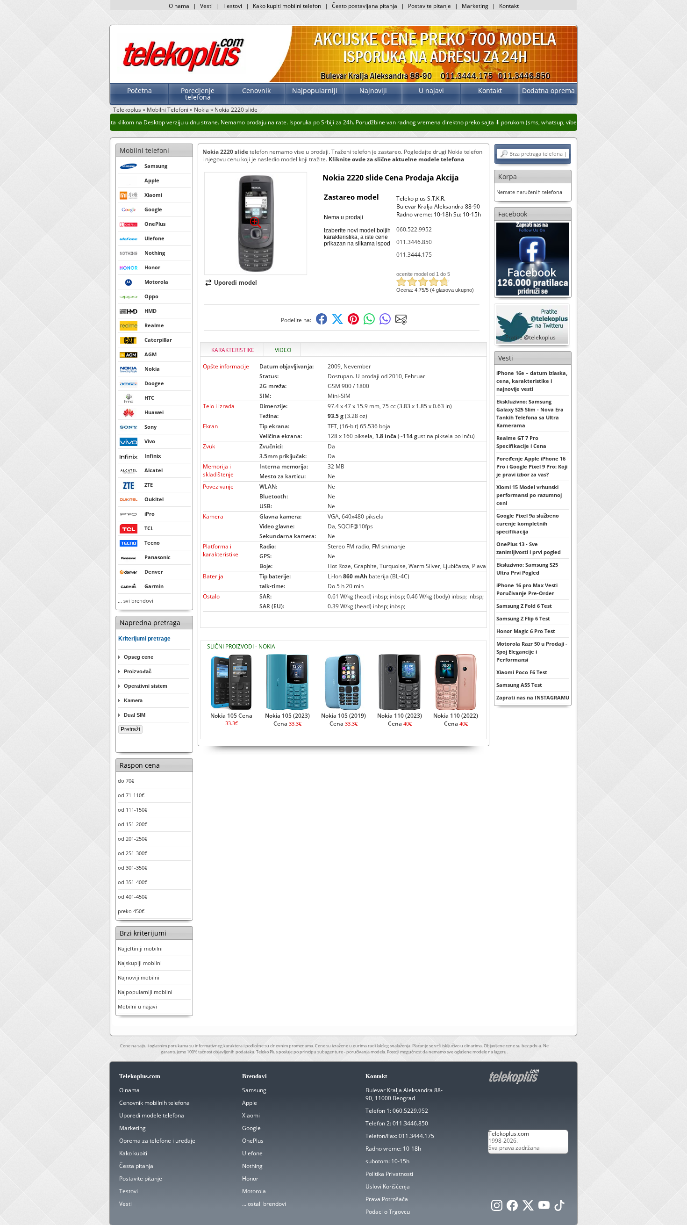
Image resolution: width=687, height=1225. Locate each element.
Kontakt (509, 6)
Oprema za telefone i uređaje (157, 1141)
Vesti (206, 6)
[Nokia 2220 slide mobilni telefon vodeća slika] (255, 271)
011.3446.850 (414, 242)
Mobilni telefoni (144, 150)
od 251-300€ (132, 853)
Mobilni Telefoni (167, 110)
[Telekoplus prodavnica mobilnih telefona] (181, 72)
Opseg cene (138, 657)
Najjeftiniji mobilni (140, 948)
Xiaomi (251, 1115)
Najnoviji (373, 90)
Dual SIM (134, 715)
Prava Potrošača (386, 1199)
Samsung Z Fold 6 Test (524, 605)
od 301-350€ (132, 867)
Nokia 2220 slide (236, 110)
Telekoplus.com (508, 1134)
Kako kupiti (133, 1153)
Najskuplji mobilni (140, 962)
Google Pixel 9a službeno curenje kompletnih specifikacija (527, 523)
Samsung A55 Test (519, 684)
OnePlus (253, 1141)
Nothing (252, 1166)
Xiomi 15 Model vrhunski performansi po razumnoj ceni (529, 494)
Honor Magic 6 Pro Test (525, 630)
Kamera (133, 700)
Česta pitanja (136, 1166)
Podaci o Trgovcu (387, 1212)
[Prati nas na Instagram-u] (496, 1208)
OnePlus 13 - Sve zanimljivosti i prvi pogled (528, 547)
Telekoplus (127, 110)
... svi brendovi (135, 600)
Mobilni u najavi (137, 1006)
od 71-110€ (131, 795)
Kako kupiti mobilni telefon (287, 6)
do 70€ (126, 780)
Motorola (254, 1191)
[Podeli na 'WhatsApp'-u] (369, 322)
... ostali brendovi (264, 1204)
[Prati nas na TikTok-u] (559, 1208)
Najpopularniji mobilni (145, 991)
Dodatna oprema (548, 90)
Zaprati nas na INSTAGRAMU (532, 697)
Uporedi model (235, 282)
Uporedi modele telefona (151, 1115)
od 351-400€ (132, 882)
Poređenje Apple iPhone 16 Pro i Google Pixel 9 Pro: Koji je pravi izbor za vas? (531, 466)
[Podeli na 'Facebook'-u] (321, 322)
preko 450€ (131, 911)
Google (251, 1128)
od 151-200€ (132, 824)
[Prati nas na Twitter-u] (528, 1208)
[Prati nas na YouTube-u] (544, 1208)
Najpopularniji (314, 90)
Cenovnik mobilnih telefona (154, 1103)
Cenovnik (256, 90)
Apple (249, 1103)
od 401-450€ (132, 896)
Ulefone (252, 1153)
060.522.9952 (414, 229)
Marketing (475, 6)
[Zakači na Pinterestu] (353, 322)
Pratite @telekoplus (530, 337)
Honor (250, 1178)
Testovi (232, 6)
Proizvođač (137, 671)
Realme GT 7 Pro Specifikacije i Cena (521, 441)
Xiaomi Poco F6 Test (521, 672)
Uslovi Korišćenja (387, 1186)
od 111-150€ (132, 809)
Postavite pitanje (429, 6)
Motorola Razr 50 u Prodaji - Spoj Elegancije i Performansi (531, 651)
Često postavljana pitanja (364, 6)
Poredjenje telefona (198, 93)
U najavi (431, 90)
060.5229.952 (410, 1111)
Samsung (254, 1090)
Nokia (201, 110)
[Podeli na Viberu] (385, 322)
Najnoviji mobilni (138, 977)
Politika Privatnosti (389, 1174)
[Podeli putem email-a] (401, 322)
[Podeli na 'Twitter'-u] (337, 322)
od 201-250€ (132, 838)
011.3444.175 (414, 255)
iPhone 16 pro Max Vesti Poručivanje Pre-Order (527, 589)
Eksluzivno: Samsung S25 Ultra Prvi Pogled (527, 568)
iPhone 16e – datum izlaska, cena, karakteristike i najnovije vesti (531, 380)
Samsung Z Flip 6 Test (523, 618)
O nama (179, 6)
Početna (139, 90)
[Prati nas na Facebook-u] (532, 258)
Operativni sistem (145, 686)
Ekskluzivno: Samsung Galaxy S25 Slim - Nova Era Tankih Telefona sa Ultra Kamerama (530, 413)
